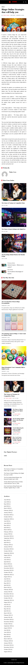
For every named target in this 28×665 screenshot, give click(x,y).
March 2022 (7, 587)
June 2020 (6, 632)
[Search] (25, 2)
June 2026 (6, 502)
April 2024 (6, 542)
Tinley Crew (6, 15)
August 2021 (7, 602)
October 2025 (7, 516)
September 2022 (8, 574)
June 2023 (6, 559)
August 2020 (7, 628)
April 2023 (6, 561)
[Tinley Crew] (5, 174)
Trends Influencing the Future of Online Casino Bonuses (18, 429)
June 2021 (6, 606)
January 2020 (7, 643)
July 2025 (6, 521)
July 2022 (6, 579)
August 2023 (7, 555)
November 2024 (8, 536)
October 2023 (7, 551)
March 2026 (7, 508)
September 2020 (8, 626)
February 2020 (7, 641)
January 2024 (7, 546)
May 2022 (6, 583)
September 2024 (8, 538)
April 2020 (6, 636)
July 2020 (6, 630)
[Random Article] (23, 2)
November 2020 (8, 621)
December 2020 (8, 619)
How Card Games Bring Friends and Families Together (17, 439)
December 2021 (8, 593)
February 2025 (7, 531)
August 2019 (7, 651)
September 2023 (8, 553)
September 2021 (8, 600)
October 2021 (7, 598)
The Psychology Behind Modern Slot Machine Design (18, 420)
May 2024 (6, 540)
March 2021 (7, 613)
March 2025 (7, 529)
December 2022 (8, 568)
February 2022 (7, 589)
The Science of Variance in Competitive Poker (13, 203)
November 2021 (8, 596)
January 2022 (7, 591)
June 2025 (6, 523)
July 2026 (6, 499)
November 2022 (8, 570)
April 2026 (6, 506)
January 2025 (7, 534)
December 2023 (8, 549)
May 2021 (6, 608)
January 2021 (7, 617)
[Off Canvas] (2, 2)
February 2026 (7, 510)
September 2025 (8, 519)
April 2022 (6, 585)
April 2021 (6, 611)
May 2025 (6, 525)
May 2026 (6, 504)
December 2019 (8, 645)
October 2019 (7, 649)
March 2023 (7, 564)
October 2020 (7, 623)
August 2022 (7, 576)
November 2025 (8, 514)
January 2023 (7, 566)
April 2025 (6, 527)
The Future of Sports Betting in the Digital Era (13, 229)
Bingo (3, 6)
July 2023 (6, 557)
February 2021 (7, 615)
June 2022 (6, 581)
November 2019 (8, 647)
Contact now (14, 659)
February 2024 (7, 544)
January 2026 (7, 512)
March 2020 (7, 638)
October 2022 (7, 572)
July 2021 (6, 604)
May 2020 (6, 634)
